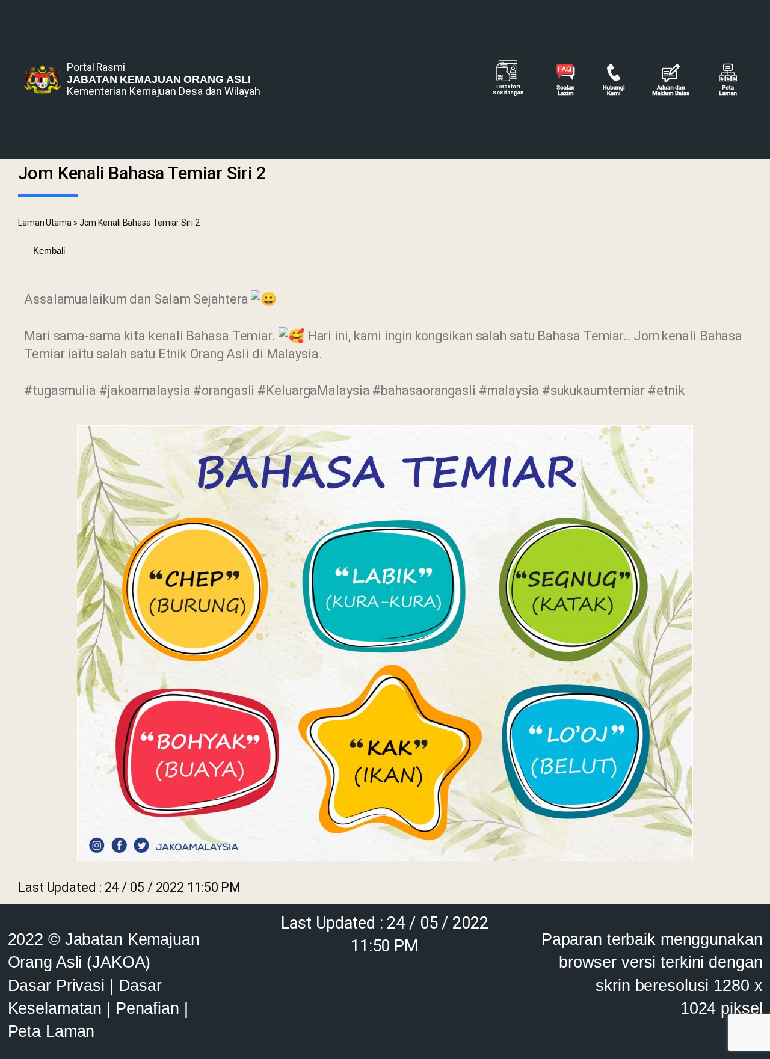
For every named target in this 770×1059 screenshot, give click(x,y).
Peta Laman (51, 1031)
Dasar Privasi (56, 985)
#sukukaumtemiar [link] (593, 390)
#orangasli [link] (223, 390)
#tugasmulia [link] (60, 390)
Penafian (147, 1008)
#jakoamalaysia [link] (145, 390)
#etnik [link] (666, 390)
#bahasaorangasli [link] (423, 390)
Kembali (46, 250)
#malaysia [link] (509, 390)
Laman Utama (45, 222)
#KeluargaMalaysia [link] (313, 390)
